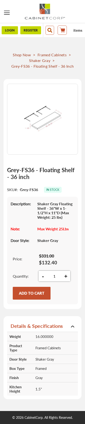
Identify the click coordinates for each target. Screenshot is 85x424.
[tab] (42, 326)
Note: (15, 229)
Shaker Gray (39, 60)
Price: (17, 259)
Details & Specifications (37, 326)
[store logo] (44, 11)
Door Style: (20, 240)
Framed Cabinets (52, 54)
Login (10, 30)
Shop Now (22, 54)
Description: (21, 203)
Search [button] (50, 30)
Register (31, 30)
